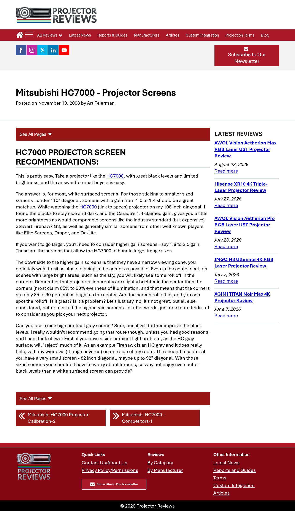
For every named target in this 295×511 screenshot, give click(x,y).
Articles (172, 35)
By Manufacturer (165, 470)
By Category (160, 462)
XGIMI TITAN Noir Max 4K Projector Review (242, 297)
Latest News (80, 35)
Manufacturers (146, 35)
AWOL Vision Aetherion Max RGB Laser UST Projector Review (245, 149)
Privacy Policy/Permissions (110, 470)
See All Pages (33, 134)
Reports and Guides (234, 470)
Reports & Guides (112, 35)
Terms (219, 477)
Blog (265, 35)
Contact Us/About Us (104, 462)
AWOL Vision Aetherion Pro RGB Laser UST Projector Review (244, 224)
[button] (246, 55)
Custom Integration (202, 35)
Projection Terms (239, 35)
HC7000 (115, 176)
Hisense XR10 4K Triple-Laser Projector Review (241, 187)
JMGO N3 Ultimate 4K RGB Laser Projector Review (243, 262)
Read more (226, 171)
